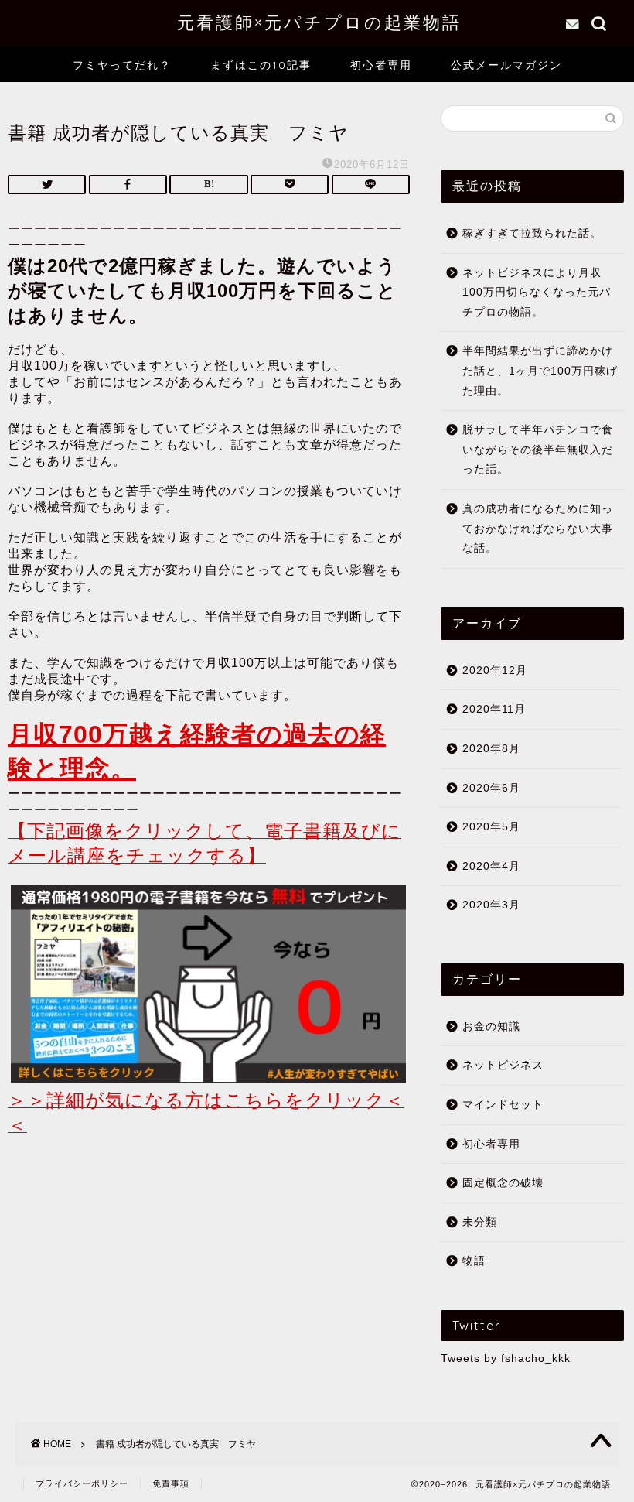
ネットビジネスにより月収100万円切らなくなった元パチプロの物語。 (536, 292)
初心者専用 (381, 65)
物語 (474, 1261)
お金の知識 (491, 1026)
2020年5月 (491, 827)
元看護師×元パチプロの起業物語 (317, 22)
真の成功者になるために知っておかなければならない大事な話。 (537, 528)
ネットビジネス (503, 1065)
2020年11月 (494, 709)
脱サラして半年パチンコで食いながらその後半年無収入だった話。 (537, 449)
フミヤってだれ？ (122, 65)
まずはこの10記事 (261, 65)
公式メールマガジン (506, 65)
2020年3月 (491, 905)
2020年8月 (491, 748)
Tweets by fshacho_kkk (506, 1358)
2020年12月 (494, 670)
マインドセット (503, 1104)
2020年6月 (491, 788)
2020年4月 (491, 866)
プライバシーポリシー (82, 1483)
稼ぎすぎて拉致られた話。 (532, 233)
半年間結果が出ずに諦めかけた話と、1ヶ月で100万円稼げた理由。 (540, 370)
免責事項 (170, 1483)
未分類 (479, 1222)
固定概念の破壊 (503, 1183)
